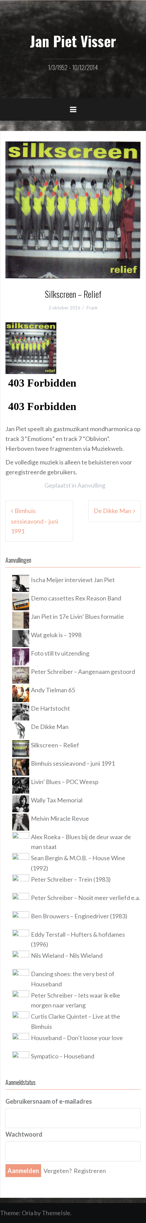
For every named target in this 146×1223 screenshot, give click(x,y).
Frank (92, 307)
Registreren (90, 1170)
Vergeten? (57, 1170)
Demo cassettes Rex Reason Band (76, 598)
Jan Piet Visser (73, 40)
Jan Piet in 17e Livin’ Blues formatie (77, 616)
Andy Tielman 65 (53, 690)
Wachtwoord (23, 1134)
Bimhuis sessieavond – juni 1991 (34, 521)
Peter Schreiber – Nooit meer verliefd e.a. (85, 897)
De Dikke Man (112, 510)
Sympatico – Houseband (62, 1056)
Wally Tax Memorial (57, 800)
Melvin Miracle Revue (60, 818)
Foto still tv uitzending (60, 653)
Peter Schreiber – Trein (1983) (71, 879)
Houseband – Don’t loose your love (77, 1037)
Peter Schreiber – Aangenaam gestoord (83, 671)
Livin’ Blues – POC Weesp (64, 781)
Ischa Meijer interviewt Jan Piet (73, 579)
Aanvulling (91, 485)
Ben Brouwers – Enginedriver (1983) (79, 916)
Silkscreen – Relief (55, 745)
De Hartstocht (50, 708)
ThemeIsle (56, 1213)
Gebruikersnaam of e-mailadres (48, 1101)
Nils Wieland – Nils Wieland (67, 955)
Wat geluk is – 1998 (56, 635)
